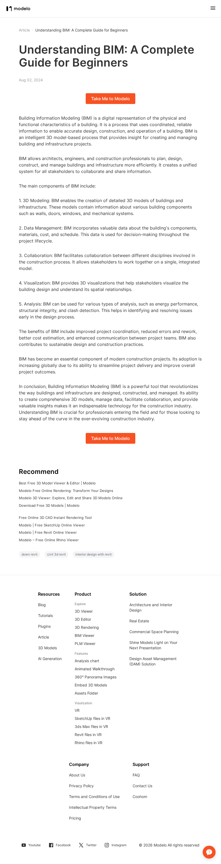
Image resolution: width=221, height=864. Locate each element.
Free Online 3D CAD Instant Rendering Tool (55, 517)
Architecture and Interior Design (150, 607)
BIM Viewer (84, 635)
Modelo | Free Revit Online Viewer (48, 532)
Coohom (140, 796)
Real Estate (139, 621)
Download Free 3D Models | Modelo (49, 505)
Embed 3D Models (91, 685)
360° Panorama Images (95, 677)
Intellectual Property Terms (92, 807)
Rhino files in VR (88, 742)
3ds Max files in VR (91, 726)
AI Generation (50, 658)
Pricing (75, 818)
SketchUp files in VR (92, 718)
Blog (42, 604)
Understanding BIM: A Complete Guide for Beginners (81, 30)
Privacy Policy (81, 785)
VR (77, 710)
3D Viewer (84, 611)
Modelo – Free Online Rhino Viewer (49, 540)
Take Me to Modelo (110, 98)
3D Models (47, 648)
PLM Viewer (85, 643)
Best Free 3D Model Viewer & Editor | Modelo (57, 483)
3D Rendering (87, 627)
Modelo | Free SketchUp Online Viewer (52, 525)
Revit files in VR (88, 734)
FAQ (136, 775)
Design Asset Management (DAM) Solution (153, 661)
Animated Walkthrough (95, 669)
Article (43, 637)
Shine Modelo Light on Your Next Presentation (153, 645)
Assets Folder (86, 693)
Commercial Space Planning (154, 631)
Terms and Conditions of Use (94, 796)
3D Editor (83, 619)
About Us (77, 775)
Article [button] (24, 30)
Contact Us (142, 785)
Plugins (44, 626)
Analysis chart (87, 660)
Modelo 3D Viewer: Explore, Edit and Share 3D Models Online (71, 498)
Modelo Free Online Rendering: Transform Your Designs (66, 490)
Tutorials (45, 615)
